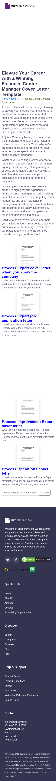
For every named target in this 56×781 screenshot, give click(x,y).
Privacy (8, 686)
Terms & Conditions (14, 681)
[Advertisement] (28, 40)
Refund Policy (11, 700)
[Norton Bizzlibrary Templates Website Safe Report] (19, 569)
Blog (6, 649)
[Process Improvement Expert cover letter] (28, 408)
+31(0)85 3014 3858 (15, 725)
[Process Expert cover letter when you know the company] (28, 255)
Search (45, 492)
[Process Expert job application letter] (28, 303)
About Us (9, 598)
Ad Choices (10, 690)
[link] (7, 559)
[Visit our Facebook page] (16, 560)
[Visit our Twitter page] (7, 560)
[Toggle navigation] (49, 6)
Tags (13, 99)
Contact (8, 607)
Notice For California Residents (21, 695)
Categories (10, 639)
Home (5, 99)
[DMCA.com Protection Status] (36, 559)
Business (9, 644)
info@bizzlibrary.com (15, 722)
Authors (8, 603)
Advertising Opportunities (17, 612)
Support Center (12, 676)
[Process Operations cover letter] (28, 456)
